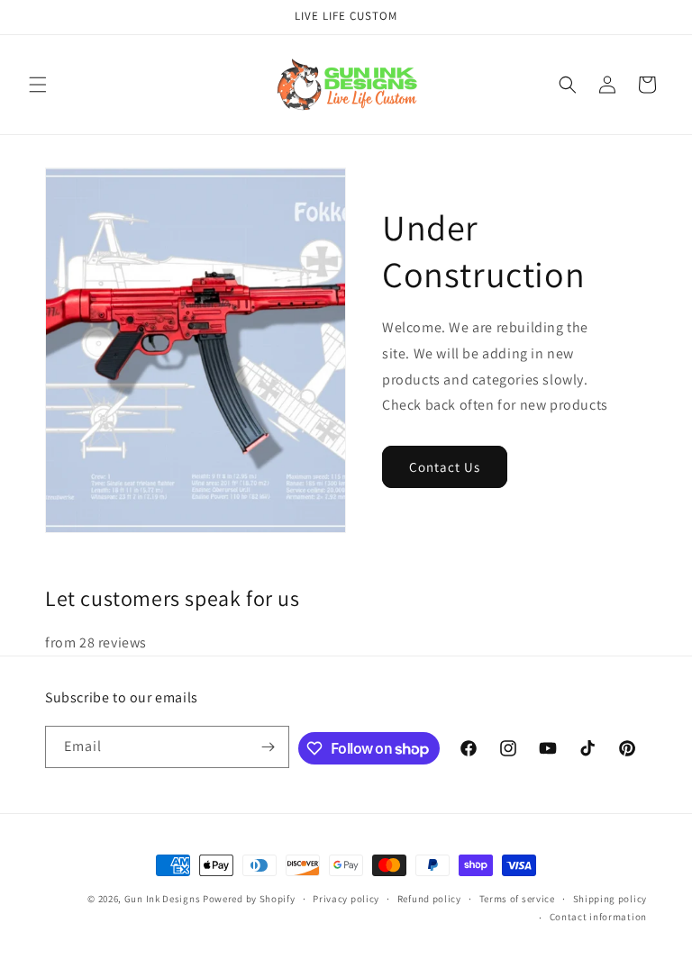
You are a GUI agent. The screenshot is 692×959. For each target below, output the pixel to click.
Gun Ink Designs (162, 898)
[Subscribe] (268, 747)
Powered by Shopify (249, 898)
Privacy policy (346, 898)
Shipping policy (610, 898)
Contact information (598, 916)
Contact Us (444, 466)
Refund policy (429, 898)
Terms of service (517, 898)
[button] (38, 84)
